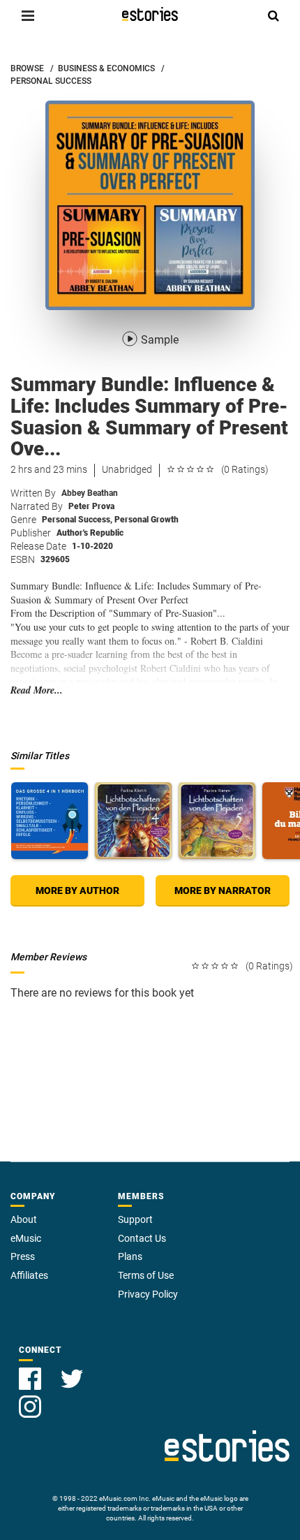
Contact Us (142, 1238)
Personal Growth (146, 520)
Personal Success (77, 520)
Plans (130, 1256)
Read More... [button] (36, 690)
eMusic (25, 1238)
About (23, 1219)
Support (135, 1219)
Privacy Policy (148, 1294)
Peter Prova (91, 506)
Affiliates (29, 1275)
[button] (27, 15)
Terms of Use (146, 1275)
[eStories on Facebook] (31, 1371)
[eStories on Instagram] (30, 1399)
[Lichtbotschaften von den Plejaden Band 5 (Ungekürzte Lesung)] (217, 820)
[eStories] (150, 14)
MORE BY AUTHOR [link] (77, 890)
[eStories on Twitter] (71, 1371)
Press (22, 1256)
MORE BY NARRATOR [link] (222, 890)
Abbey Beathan (89, 493)
